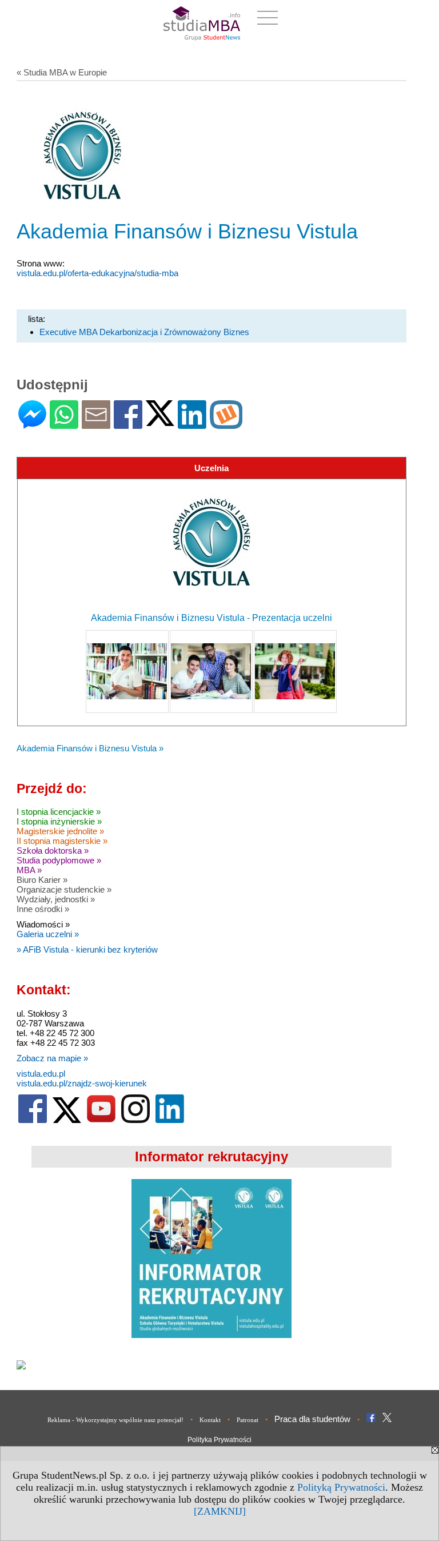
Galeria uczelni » (48, 934)
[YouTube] (101, 1120)
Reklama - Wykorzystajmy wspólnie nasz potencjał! (115, 1419)
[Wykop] (226, 424)
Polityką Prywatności (341, 1487)
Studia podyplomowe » (59, 860)
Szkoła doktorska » (53, 850)
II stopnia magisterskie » (62, 841)
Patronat (247, 1419)
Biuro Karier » (42, 880)
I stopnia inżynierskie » (59, 821)
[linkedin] (170, 1120)
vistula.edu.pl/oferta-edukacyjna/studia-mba (97, 273)
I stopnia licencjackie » (59, 812)
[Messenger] (32, 424)
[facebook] (33, 1120)
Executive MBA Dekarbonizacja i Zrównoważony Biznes (144, 332)
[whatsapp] (64, 424)
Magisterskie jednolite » (60, 831)
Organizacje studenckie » (64, 889)
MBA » (29, 870)
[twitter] (67, 1120)
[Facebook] (128, 424)
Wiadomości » (43, 924)
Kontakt (210, 1419)
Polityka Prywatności (219, 1440)
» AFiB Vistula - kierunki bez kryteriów (87, 949)
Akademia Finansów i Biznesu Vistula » (90, 748)
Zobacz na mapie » (52, 1058)
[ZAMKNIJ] (220, 1511)
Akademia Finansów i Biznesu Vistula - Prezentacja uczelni (211, 618)
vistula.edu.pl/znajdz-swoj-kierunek (82, 1083)
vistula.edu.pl (41, 1073)
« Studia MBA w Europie (62, 72)
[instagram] (135, 1120)
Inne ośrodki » (43, 909)
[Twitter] (160, 421)
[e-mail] (96, 424)
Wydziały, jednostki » (56, 899)
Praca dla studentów (312, 1419)
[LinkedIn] (192, 424)
